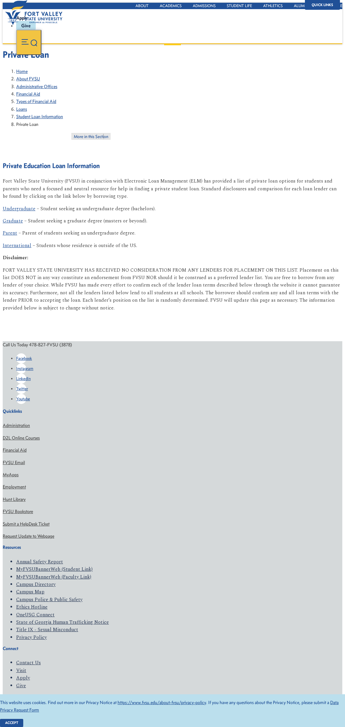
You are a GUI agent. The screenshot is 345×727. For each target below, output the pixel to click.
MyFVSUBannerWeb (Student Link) (54, 569)
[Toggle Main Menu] (28, 42)
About (142, 5)
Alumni (301, 5)
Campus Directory (36, 584)
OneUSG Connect (35, 614)
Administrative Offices (36, 86)
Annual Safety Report (39, 561)
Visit (21, 670)
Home (22, 71)
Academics (171, 5)
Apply (23, 677)
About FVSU (28, 79)
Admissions (204, 5)
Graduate (13, 220)
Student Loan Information (39, 116)
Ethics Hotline (32, 607)
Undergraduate (19, 208)
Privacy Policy (31, 637)
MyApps (11, 475)
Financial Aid (28, 94)
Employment (14, 487)
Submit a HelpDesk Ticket (26, 524)
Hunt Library (14, 499)
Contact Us (28, 662)
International (17, 245)
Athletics (273, 5)
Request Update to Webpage (28, 536)
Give (21, 685)
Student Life (239, 5)
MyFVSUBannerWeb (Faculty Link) (53, 577)
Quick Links (322, 5)
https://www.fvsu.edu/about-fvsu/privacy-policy (162, 702)
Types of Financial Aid (36, 101)
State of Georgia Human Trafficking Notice (62, 622)
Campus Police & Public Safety (49, 599)
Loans (21, 109)
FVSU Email (14, 462)
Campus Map (30, 591)
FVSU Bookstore (18, 511)
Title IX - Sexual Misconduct (47, 629)
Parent (10, 233)
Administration (16, 425)
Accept (11, 723)
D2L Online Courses (21, 438)
